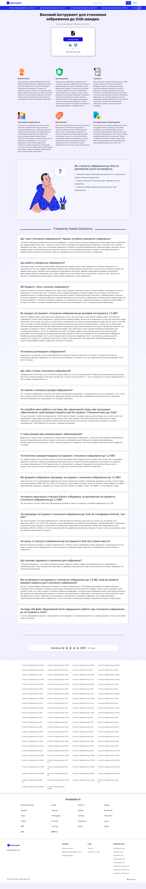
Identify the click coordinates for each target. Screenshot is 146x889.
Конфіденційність (68, 855)
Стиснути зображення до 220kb (84, 760)
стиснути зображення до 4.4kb (58, 679)
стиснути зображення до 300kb (109, 675)
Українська (82, 821)
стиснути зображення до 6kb (108, 670)
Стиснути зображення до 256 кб (57, 767)
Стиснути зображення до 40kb (83, 741)
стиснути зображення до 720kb (58, 684)
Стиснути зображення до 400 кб (57, 774)
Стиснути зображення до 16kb (32, 731)
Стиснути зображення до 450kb (84, 773)
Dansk (53, 805)
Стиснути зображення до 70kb (108, 746)
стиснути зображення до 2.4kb (83, 679)
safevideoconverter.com (121, 873)
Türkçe (23, 821)
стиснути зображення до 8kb (108, 689)
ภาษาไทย (54, 826)
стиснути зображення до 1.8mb (108, 708)
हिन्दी (22, 826)
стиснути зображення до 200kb (33, 670)
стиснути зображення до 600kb (83, 675)
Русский (54, 821)
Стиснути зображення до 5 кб (83, 722)
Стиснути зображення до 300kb (84, 767)
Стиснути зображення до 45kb (108, 741)
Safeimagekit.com (24, 879)
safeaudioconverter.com (121, 866)
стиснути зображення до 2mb (32, 703)
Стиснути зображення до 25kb (108, 736)
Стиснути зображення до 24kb (83, 736)
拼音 (22, 832)
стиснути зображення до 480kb (33, 698)
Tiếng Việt (108, 816)
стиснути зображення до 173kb (83, 694)
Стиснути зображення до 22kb (58, 736)
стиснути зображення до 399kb (83, 684)
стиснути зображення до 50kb (57, 689)
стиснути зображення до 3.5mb (58, 717)
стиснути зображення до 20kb (83, 689)
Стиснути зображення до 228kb (109, 760)
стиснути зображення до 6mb (83, 717)
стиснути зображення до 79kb (108, 698)
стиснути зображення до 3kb (32, 675)
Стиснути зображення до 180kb (33, 760)
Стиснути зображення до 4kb (57, 722)
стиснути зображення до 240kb (109, 679)
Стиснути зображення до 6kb (108, 722)
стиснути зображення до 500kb (83, 665)
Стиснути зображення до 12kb (83, 727)
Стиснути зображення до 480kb (109, 773)
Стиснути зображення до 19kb (108, 731)
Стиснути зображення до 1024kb (56, 787)
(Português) (55, 816)
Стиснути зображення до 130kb (58, 755)
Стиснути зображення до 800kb (33, 786)
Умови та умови (67, 848)
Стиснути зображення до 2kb (108, 717)
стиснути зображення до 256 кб (33, 665)
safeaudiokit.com (119, 862)
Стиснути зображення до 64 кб (83, 746)
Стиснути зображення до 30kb (32, 741)
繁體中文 (54, 832)
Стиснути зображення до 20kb (32, 736)
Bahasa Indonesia (27, 805)
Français (54, 810)
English (106, 805)
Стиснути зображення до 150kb (109, 755)
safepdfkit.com (118, 855)
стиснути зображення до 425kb (83, 698)
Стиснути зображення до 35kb (58, 741)
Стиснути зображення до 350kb (109, 767)
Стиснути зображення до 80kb (58, 750)
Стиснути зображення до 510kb (58, 780)
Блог (135, 3)
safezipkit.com (118, 852)
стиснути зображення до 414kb (58, 694)
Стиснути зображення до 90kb (83, 750)
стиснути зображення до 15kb (32, 694)
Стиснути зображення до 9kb (32, 727)
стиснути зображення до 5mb (108, 703)
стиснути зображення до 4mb (57, 712)
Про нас (90, 848)
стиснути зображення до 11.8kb (33, 679)
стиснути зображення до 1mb (57, 703)
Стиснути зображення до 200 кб (57, 761)
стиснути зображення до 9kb (83, 670)
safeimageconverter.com (121, 869)
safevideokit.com (119, 848)
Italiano (80, 810)
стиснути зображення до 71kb (108, 684)
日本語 (106, 826)
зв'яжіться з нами (94, 852)
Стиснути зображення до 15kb (108, 727)
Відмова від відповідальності (72, 852)
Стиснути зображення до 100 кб (109, 750)
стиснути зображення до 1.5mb (83, 703)
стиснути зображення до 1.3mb (83, 712)
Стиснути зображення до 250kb (33, 767)
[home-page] (15, 3)
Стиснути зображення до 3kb (32, 722)
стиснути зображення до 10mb (32, 708)
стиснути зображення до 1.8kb (32, 689)
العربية (106, 821)
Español (24, 810)
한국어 (80, 826)
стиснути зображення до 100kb (58, 665)
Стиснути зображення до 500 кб (32, 781)
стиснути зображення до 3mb (57, 708)
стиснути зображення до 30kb (57, 670)
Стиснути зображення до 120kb (33, 755)
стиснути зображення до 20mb (83, 708)
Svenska (81, 816)
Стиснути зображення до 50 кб (33, 746)
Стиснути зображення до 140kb (83, 755)
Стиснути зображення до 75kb (32, 750)
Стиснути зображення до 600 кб (108, 781)
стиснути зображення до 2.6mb (109, 712)
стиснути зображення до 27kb (57, 698)
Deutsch (81, 805)
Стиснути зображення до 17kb (57, 731)
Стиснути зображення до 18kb (83, 731)
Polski (23, 816)
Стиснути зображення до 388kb (33, 773)
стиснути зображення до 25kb (57, 675)
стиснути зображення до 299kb (109, 694)
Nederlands (108, 810)
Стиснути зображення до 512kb (83, 780)
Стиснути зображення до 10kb (57, 727)
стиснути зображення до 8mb (32, 712)
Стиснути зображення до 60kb (58, 746)
